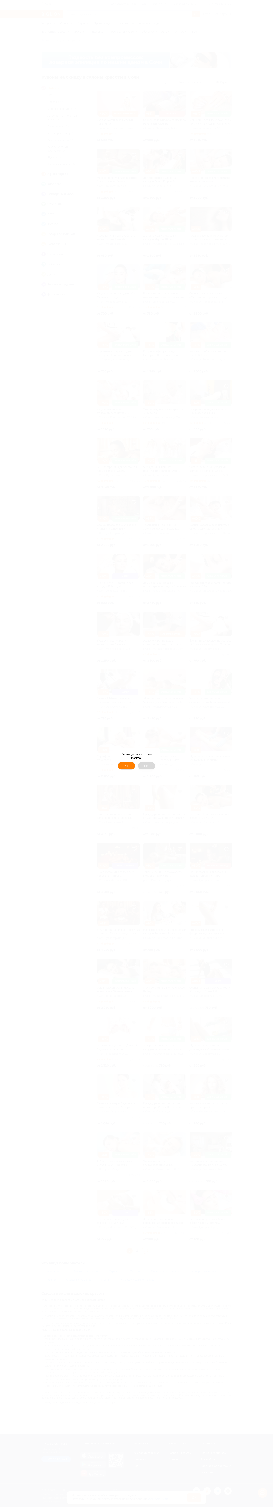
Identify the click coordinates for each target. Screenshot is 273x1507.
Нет (146, 765)
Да (126, 765)
